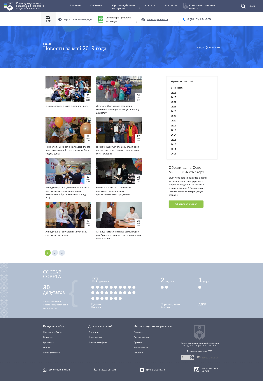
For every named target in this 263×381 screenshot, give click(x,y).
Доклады (138, 332)
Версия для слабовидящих (77, 19)
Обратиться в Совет (186, 204)
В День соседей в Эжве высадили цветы (67, 106)
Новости (150, 5)
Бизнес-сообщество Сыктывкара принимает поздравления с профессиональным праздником (113, 191)
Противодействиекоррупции (123, 7)
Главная (75, 5)
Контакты (171, 5)
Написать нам (95, 337)
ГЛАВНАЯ (199, 47)
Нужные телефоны (97, 342)
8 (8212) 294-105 (199, 19)
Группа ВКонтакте (155, 369)
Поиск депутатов (51, 352)
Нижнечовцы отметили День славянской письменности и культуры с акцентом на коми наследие (117, 150)
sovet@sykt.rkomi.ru (157, 19)
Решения (138, 352)
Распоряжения (141, 347)
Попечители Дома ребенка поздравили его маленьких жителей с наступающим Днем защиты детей (68, 150)
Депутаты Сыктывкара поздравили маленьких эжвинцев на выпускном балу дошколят (117, 109)
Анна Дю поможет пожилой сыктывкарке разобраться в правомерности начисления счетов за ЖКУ (118, 235)
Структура (48, 337)
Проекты (138, 342)
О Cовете (96, 5)
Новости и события (52, 332)
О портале (93, 332)
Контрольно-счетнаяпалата (202, 7)
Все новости (177, 88)
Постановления (141, 337)
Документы (48, 342)
